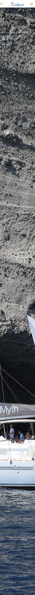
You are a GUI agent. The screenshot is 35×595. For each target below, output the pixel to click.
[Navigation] (1, 4)
